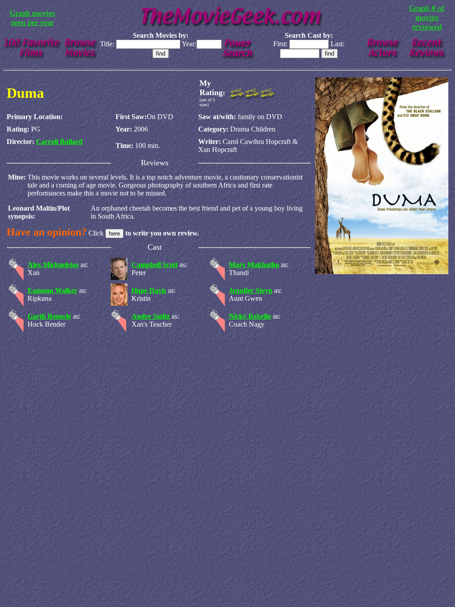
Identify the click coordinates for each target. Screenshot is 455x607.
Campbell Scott (155, 264)
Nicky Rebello (250, 316)
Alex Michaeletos (53, 264)
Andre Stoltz (151, 316)
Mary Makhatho (254, 264)
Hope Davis (149, 290)
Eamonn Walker (52, 290)
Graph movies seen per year (32, 17)
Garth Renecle (49, 316)
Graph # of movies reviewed (426, 17)
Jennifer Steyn (250, 290)
